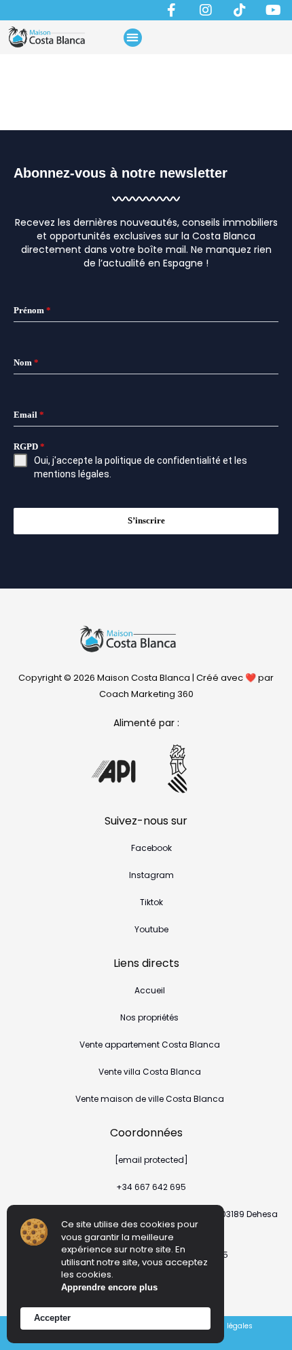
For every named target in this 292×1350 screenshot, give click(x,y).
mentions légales (71, 474)
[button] (133, 37)
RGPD (29, 446)
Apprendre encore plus (109, 1287)
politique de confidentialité (163, 460)
